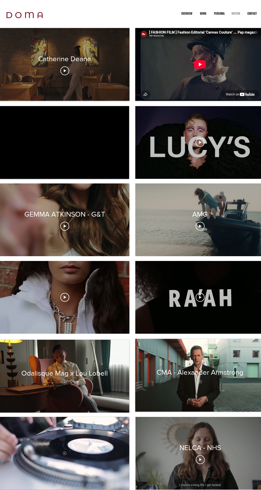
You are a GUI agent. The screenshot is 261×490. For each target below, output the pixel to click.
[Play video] (64, 70)
